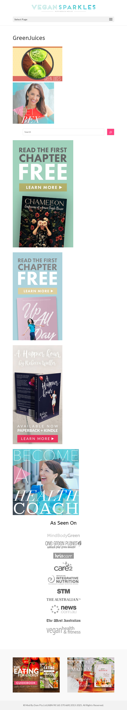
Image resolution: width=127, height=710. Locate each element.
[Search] (110, 132)
